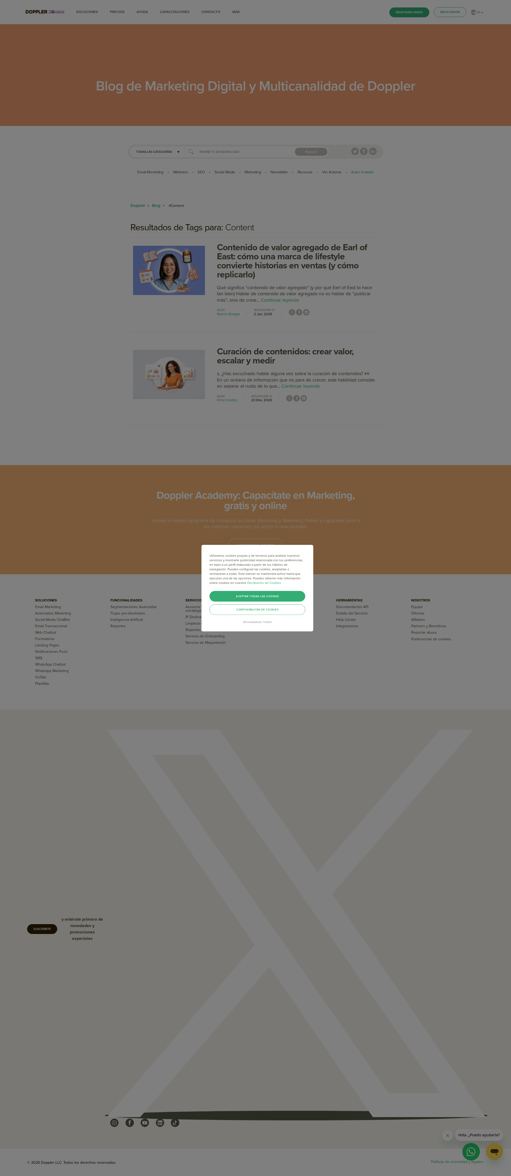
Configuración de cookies (257, 609)
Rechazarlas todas (257, 622)
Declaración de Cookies (264, 582)
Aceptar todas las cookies (257, 596)
